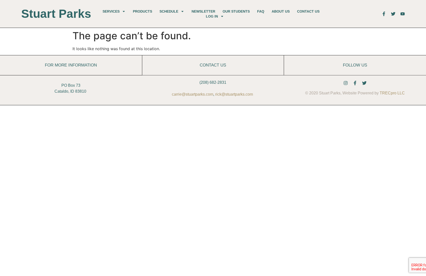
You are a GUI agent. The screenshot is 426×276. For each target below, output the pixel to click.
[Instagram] (345, 83)
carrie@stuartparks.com (192, 94)
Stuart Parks (56, 13)
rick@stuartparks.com (234, 94)
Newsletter (203, 11)
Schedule (169, 11)
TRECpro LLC (392, 93)
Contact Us (308, 11)
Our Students (236, 11)
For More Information (71, 65)
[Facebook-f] (355, 83)
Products (142, 11)
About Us (281, 11)
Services (111, 11)
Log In (212, 16)
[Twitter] (364, 83)
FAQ (260, 11)
